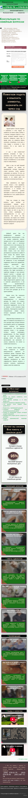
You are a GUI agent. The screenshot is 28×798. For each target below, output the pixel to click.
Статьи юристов (23, 786)
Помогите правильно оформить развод (14, 402)
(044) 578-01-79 (10, 773)
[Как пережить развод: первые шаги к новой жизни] (14, 597)
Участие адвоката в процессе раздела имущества (14, 512)
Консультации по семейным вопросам (10, 85)
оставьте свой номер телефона (11, 780)
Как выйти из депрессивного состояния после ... (14, 663)
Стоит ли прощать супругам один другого (14, 562)
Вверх (25, 795)
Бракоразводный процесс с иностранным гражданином (15, 78)
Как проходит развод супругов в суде (14, 640)
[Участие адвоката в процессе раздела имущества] (14, 522)
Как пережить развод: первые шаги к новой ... (14, 587)
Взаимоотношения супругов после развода (14, 490)
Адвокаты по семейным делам (21, 788)
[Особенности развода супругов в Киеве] (14, 697)
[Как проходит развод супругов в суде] (14, 650)
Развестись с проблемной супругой (13, 408)
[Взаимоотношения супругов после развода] (14, 500)
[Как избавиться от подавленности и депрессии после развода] (14, 621)
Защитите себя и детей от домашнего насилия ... (4, 78)
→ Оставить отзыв (22, 759)
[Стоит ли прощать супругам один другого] (14, 572)
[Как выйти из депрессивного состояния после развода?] (14, 673)
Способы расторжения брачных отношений (14, 535)
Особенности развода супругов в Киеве (14, 687)
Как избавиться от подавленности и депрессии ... (14, 611)
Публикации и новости (14, 786)
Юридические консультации (6, 788)
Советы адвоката (4, 786)
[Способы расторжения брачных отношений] (14, 545)
